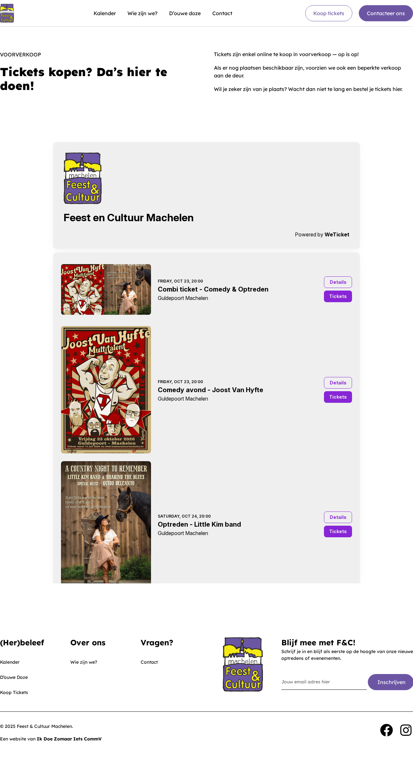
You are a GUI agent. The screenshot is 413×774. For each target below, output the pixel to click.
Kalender (105, 13)
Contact (222, 13)
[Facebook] (386, 730)
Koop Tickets (14, 692)
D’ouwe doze (185, 13)
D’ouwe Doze (14, 677)
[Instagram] (406, 730)
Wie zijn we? (142, 13)
